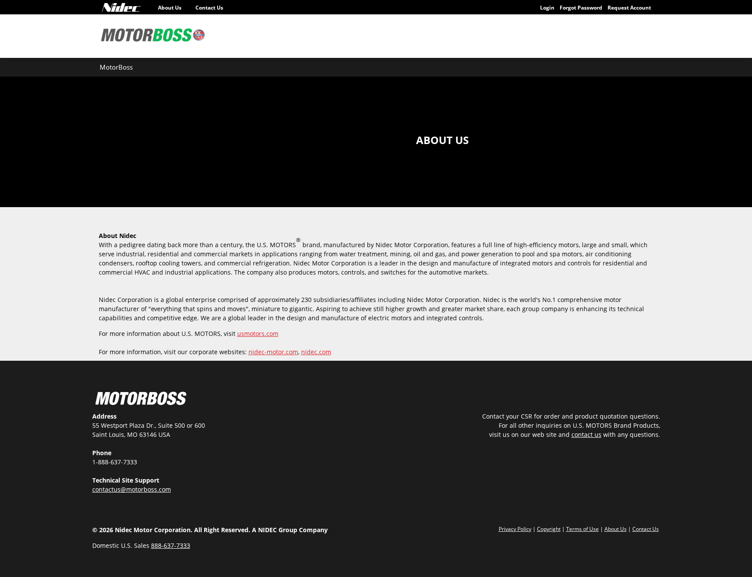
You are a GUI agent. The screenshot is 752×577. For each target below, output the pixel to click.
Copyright (549, 529)
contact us (586, 434)
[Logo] (121, 7)
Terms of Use (582, 529)
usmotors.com (258, 333)
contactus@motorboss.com (131, 489)
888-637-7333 (170, 545)
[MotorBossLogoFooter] (140, 399)
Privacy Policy (515, 529)
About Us (169, 7)
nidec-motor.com (273, 352)
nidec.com (316, 352)
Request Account (629, 7)
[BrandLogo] (153, 36)
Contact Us (209, 7)
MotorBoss (116, 67)
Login (547, 7)
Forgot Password (581, 7)
